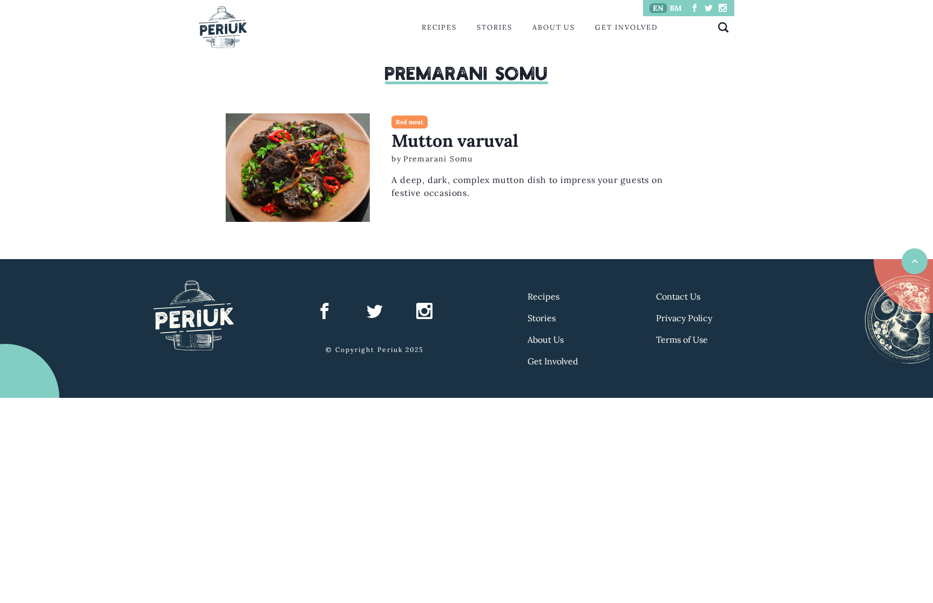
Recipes (439, 27)
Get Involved (626, 27)
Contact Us (678, 296)
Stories (494, 27)
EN (658, 8)
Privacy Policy (684, 318)
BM (676, 8)
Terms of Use (682, 339)
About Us (553, 27)
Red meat (409, 122)
